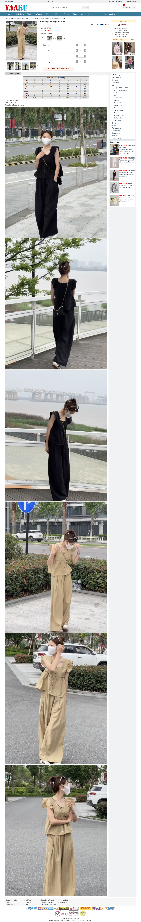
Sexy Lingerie (87, 14)
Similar (30, 14)
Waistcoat (117, 108)
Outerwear (115, 82)
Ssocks (114, 135)
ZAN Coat (125, 25)
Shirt (115, 93)
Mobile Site (9, 1)
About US (10, 902)
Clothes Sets (39, 18)
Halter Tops (118, 105)
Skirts (114, 123)
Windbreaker (118, 103)
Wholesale (63, 902)
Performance (116, 128)
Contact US (11, 904)
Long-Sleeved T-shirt (121, 88)
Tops (32, 18)
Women (39, 14)
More (132, 40)
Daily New (20, 14)
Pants (114, 125)
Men (48, 14)
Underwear (116, 130)
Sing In (111, 1)
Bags (75, 14)
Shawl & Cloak (119, 115)
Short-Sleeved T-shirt (121, 90)
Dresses (115, 80)
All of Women (116, 77)
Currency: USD (49, 1)
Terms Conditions (48, 902)
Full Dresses (116, 138)
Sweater (116, 95)
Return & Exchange (49, 904)
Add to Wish (90, 68)
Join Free (119, 1)
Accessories (110, 14)
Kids (57, 14)
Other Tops (117, 120)
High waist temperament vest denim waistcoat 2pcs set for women (126, 149)
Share (93, 24)
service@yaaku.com (73, 918)
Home (9, 14)
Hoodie (116, 100)
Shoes (66, 14)
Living (98, 14)
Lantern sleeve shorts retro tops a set (126, 185)
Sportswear (116, 133)
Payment (28, 902)
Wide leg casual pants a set (55, 18)
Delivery (27, 904)
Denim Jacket (118, 110)
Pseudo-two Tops (120, 113)
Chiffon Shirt (118, 98)
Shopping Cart (129, 7)
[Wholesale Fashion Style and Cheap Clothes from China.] (16, 11)
